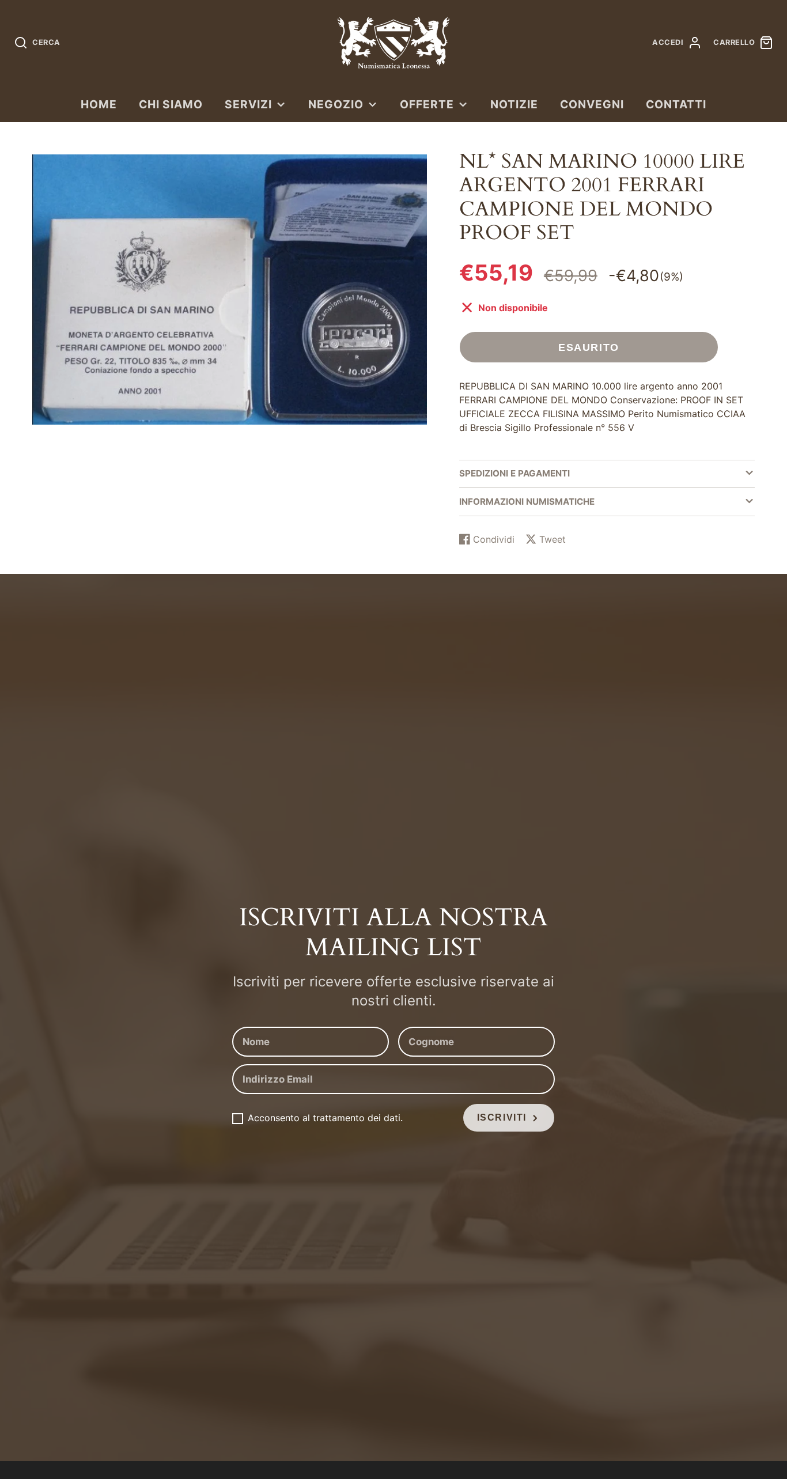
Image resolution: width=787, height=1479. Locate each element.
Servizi (248, 104)
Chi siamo (171, 104)
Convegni (592, 104)
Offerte (427, 104)
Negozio (336, 104)
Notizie (514, 104)
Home (99, 104)
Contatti (676, 104)
